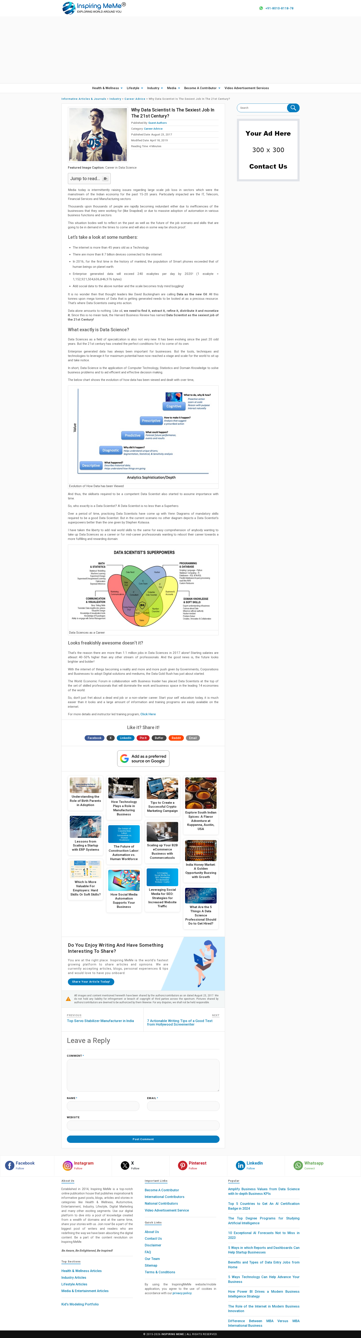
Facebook (94, 738)
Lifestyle (133, 88)
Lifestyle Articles (74, 1284)
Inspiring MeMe (172, 1334)
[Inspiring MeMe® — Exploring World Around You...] (93, 8)
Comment (75, 1056)
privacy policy (182, 1293)
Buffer (159, 738)
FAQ (148, 1252)
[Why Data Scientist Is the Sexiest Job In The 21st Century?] (98, 134)
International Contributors (164, 1197)
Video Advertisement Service (167, 1210)
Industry (153, 88)
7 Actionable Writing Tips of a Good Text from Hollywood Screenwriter (179, 1022)
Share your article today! (91, 981)
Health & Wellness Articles (81, 1271)
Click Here (148, 714)
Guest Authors (157, 122)
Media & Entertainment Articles (85, 1291)
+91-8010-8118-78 (279, 8)
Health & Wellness (105, 88)
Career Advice (153, 128)
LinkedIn (125, 738)
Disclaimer (153, 1245)
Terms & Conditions (160, 1272)
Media (171, 88)
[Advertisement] (180, 50)
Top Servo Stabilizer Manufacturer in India (100, 1021)
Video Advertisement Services (247, 88)
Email (193, 738)
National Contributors (161, 1203)
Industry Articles (73, 1278)
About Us (152, 1232)
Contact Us (153, 1239)
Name (72, 1098)
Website (73, 1117)
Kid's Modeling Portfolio (80, 1304)
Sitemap (151, 1265)
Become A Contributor (200, 88)
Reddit (176, 738)
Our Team (152, 1259)
